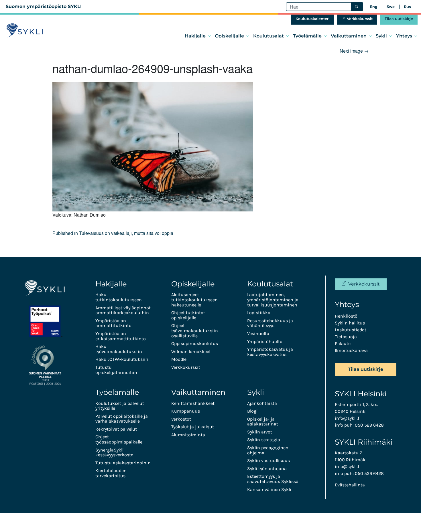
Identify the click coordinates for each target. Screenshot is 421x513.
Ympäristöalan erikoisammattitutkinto (120, 336)
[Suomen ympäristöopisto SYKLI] (24, 30)
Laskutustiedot (350, 329)
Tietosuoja (346, 336)
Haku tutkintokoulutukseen (118, 297)
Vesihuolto (258, 333)
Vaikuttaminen (349, 36)
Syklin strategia (263, 439)
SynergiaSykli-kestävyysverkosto (114, 452)
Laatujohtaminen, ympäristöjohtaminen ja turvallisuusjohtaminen (272, 299)
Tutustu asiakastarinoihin (123, 463)
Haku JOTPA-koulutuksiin (121, 359)
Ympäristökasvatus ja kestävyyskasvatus (270, 351)
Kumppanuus (185, 411)
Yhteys (404, 36)
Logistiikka (258, 312)
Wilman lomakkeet (191, 351)
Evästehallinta (350, 485)
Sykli (381, 36)
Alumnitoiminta (188, 434)
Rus (407, 7)
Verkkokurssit (360, 19)
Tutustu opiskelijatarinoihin (116, 370)
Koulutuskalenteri (313, 19)
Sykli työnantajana (267, 468)
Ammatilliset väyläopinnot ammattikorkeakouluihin (123, 310)
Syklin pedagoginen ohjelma (267, 450)
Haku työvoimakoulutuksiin (118, 349)
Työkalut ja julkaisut (192, 426)
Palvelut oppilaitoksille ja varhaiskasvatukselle (121, 418)
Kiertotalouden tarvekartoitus (111, 473)
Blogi (252, 411)
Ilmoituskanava (351, 350)
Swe (391, 7)
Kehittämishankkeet (193, 403)
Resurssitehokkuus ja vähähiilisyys (270, 323)
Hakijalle (195, 36)
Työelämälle (307, 36)
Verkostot (181, 419)
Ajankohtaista (262, 403)
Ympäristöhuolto (264, 341)
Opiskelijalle (229, 36)
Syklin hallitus (350, 323)
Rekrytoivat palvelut (116, 429)
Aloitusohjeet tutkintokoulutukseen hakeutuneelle (194, 299)
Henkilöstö (346, 316)
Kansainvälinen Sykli (269, 489)
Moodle (178, 359)
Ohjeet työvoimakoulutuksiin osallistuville (194, 330)
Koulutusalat (268, 36)
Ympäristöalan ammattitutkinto (113, 323)
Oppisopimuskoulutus (194, 343)
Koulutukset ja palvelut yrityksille (119, 406)
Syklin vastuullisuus (268, 460)
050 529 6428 (369, 425)
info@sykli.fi (348, 418)
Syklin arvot (259, 432)
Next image (354, 50)
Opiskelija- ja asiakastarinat (262, 421)
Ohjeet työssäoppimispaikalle (118, 439)
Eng (373, 7)
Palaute (343, 343)
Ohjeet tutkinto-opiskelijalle (188, 315)
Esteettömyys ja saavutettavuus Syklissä (272, 479)
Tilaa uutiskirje (399, 19)
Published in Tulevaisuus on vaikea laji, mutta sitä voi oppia (112, 233)
